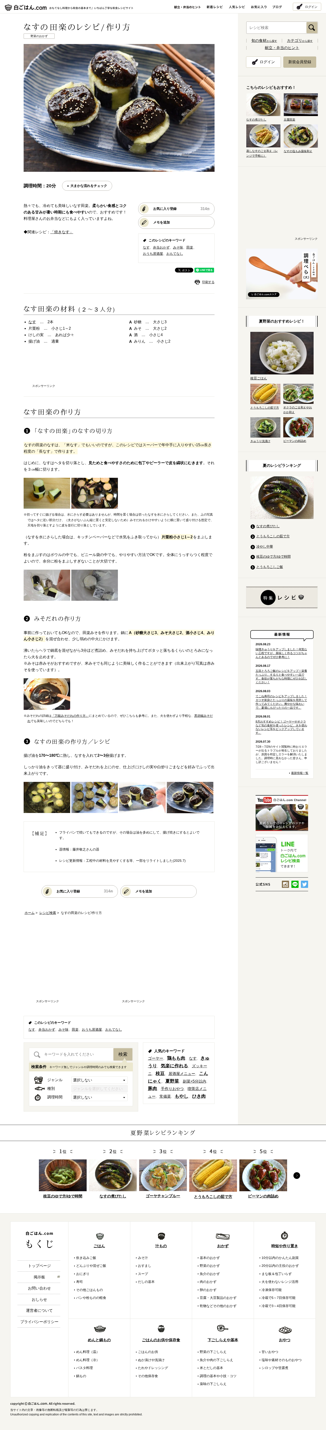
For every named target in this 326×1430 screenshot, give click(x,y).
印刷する (208, 282)
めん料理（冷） (88, 1360)
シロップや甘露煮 (275, 1368)
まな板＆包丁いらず (277, 1274)
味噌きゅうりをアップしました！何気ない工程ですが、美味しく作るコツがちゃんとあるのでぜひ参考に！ (281, 653)
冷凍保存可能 (272, 1290)
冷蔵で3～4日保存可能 (278, 1306)
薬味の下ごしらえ (213, 1384)
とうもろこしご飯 (269, 567)
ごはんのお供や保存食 (161, 1340)
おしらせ (39, 1299)
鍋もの (81, 1376)
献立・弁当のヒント (282, 48)
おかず (223, 1246)
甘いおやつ (270, 1352)
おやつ (284, 1340)
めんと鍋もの (99, 1340)
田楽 (189, 247)
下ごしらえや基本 (223, 1340)
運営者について (39, 1310)
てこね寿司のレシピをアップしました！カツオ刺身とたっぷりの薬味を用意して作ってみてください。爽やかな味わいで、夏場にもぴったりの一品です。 (281, 702)
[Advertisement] (119, 368)
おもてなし (174, 254)
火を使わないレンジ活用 (280, 1282)
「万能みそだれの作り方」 (70, 716)
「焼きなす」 (61, 232)
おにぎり (82, 1274)
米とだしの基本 (211, 1368)
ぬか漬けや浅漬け (151, 1360)
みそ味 (178, 247)
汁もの (161, 1246)
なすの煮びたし (268, 526)
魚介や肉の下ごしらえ (216, 1360)
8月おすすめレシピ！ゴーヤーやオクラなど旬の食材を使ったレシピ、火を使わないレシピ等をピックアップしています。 (281, 727)
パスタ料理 (84, 1368)
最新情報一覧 (299, 773)
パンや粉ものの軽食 (91, 1298)
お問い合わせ (39, 1288)
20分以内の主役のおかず (280, 1266)
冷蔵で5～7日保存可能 (278, 1298)
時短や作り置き (284, 1246)
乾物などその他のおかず (218, 1306)
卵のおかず (208, 1290)
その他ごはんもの (89, 1290)
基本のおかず (210, 1258)
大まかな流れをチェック (88, 186)
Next (296, 1175)
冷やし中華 (264, 546)
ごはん (99, 1246)
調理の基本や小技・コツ (218, 1376)
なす (146, 247)
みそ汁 (143, 1258)
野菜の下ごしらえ (213, 1352)
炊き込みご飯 (86, 1258)
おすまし (144, 1266)
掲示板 (39, 1277)
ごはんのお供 (148, 1352)
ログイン (311, 6)
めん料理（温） (88, 1352)
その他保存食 (148, 1376)
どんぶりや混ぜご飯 (91, 1266)
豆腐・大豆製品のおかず (218, 1298)
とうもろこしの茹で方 (273, 536)
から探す (264, 40)
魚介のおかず (210, 1274)
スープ (143, 1274)
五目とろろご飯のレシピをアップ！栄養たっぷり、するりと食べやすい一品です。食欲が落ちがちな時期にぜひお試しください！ (281, 676)
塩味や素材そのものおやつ (282, 1360)
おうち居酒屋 (153, 254)
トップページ (39, 1266)
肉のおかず (208, 1282)
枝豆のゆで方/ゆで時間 (273, 556)
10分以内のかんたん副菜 (280, 1258)
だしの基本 (146, 1282)
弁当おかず (161, 247)
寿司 (79, 1282)
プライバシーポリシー (39, 1322)
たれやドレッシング (153, 1368)
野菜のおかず (210, 1266)
